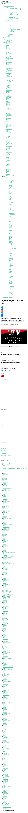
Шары (10, 292)
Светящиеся (9, 152)
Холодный (8, 88)
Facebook (8, 35)
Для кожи (8, 57)
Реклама (5, 712)
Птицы (10, 253)
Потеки (10, 252)
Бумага (10, 192)
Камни (10, 216)
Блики (10, 186)
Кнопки (5, 602)
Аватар (5, 486)
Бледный (8, 46)
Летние (7, 64)
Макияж (8, 130)
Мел (7, 133)
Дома (10, 208)
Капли (10, 217)
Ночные (8, 69)
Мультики (8, 135)
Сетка (10, 264)
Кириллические (9, 40)
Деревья (10, 205)
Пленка (7, 75)
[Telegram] (14, 313)
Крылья (10, 227)
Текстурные (8, 160)
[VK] (14, 307)
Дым (10, 209)
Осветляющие (9, 70)
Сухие (7, 158)
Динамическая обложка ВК (15, 9)
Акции (7, 21)
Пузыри (10, 254)
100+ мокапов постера (8, 465)
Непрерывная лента (13, 18)
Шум (7, 172)
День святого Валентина (14, 29)
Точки (10, 277)
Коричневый (9, 62)
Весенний (5, 521)
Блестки (10, 185)
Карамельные (6, 587)
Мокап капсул (6, 464)
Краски (7, 124)
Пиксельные (9, 143)
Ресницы (8, 148)
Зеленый (5, 573)
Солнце (10, 270)
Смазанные (8, 154)
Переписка (5, 684)
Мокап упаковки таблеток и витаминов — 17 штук (15, 468)
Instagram (8, 15)
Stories (10, 19)
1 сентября (11, 31)
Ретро (7, 77)
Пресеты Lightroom (7, 42)
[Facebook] (14, 309)
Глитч (7, 107)
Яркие (7, 92)
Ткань (7, 161)
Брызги (10, 191)
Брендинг (5, 512)
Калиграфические (10, 116)
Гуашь (7, 110)
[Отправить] (14, 315)
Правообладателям (7, 297)
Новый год (11, 34)
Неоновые (8, 66)
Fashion (7, 43)
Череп (10, 289)
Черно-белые (9, 90)
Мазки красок (9, 129)
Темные (8, 85)
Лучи (10, 231)
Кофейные (5, 611)
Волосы (8, 104)
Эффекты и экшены (10, 177)
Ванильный (8, 48)
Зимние (8, 59)
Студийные (8, 84)
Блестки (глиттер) (10, 99)
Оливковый (6, 674)
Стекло (10, 272)
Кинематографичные (8, 594)
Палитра (8, 141)
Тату (7, 159)
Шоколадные (9, 91)
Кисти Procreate (6, 93)
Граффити (8, 109)
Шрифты (5, 38)
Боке (7, 47)
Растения (8, 147)
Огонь (7, 140)
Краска (10, 224)
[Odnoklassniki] (14, 311)
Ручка (7, 150)
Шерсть (10, 293)
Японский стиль (10, 175)
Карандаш (8, 118)
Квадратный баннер (8, 592)
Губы (7, 112)
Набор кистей (9, 136)
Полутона (8, 144)
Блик (7, 101)
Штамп (7, 170)
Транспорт (5, 766)
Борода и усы (12, 188)
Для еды (8, 54)
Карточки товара (13, 12)
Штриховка (11, 294)
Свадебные (8, 81)
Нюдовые (5, 663)
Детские (8, 52)
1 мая (10, 25)
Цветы (10, 287)
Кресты (10, 225)
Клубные (8, 60)
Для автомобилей (10, 53)
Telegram (8, 36)
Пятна (10, 256)
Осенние (8, 71)
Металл (10, 239)
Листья (7, 127)
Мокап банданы (7, 467)
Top (1, 811)
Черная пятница (12, 26)
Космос (7, 122)
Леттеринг (8, 125)
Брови (10, 189)
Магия (10, 233)
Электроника (6, 803)
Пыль (10, 255)
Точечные (8, 163)
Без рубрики (6, 501)
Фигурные (11, 284)
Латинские (8, 41)
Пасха (10, 24)
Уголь (7, 165)
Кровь (10, 226)
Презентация (6, 701)
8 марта (10, 32)
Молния (10, 241)
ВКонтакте (8, 7)
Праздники (8, 23)
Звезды (10, 211)
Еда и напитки (6, 568)
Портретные (9, 76)
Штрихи (8, 171)
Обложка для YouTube (8, 668)
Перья (7, 142)
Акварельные (9, 96)
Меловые (11, 238)
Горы (10, 199)
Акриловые (8, 97)
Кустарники (11, 228)
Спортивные (6, 742)
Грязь (10, 203)
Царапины (8, 166)
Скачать (2, 373)
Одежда (5, 673)
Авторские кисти (10, 94)
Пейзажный (8, 73)
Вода (7, 103)
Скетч (7, 153)
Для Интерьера (9, 56)
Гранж (7, 108)
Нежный (8, 65)
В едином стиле (7, 518)
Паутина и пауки (13, 248)
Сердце (10, 262)
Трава (7, 164)
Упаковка (5, 774)
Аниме (7, 98)
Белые (7, 45)
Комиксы (8, 121)
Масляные (8, 132)
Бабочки (11, 182)
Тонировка (8, 87)
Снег (7, 155)
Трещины (11, 280)
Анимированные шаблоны (15, 8)
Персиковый (9, 74)
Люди (10, 232)
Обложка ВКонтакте (13, 14)
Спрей (7, 157)
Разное (4, 708)
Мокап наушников (7, 463)
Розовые (8, 79)
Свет (10, 261)
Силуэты (11, 265)
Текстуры (5, 755)
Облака (7, 138)
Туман (10, 281)
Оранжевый (6, 675)
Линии (7, 126)
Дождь (10, 206)
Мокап (4, 37)
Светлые (8, 82)
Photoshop (5, 176)
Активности (6, 493)
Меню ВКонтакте (7, 642)
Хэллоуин (11, 30)
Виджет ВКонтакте (13, 10)
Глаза (7, 105)
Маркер (8, 131)
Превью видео (6, 699)
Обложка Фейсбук (7, 669)
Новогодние (9, 68)
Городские (8, 51)
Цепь (10, 288)
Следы (10, 267)
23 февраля (11, 28)
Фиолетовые (6, 776)
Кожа (7, 120)
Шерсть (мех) (9, 169)
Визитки (5, 525)
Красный (8, 63)
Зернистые (8, 114)
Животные (8, 113)
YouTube (8, 20)
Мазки (10, 234)
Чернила (8, 168)
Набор (10, 13)
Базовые (11, 183)
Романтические (9, 80)
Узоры (10, 283)
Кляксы (8, 119)
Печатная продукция (8, 689)
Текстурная (11, 276)
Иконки (5, 578)
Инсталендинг (12, 17)
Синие (4, 732)
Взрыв (10, 194)
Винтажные (8, 49)
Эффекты (8, 174)
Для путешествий (10, 58)
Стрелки (11, 273)
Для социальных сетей (8, 6)
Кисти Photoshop (10, 178)
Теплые (7, 86)
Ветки (10, 193)
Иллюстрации (9, 115)
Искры (10, 215)
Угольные (11, 282)
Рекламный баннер (7, 713)
